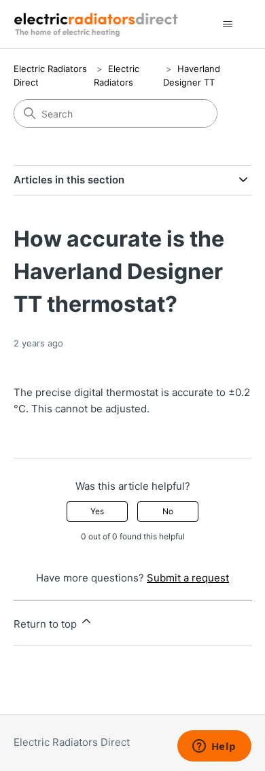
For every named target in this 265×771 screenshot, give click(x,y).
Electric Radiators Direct (72, 742)
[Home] (98, 24)
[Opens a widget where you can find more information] (214, 747)
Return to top (47, 623)
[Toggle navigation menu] (228, 24)
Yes (97, 511)
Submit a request (188, 577)
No (167, 511)
